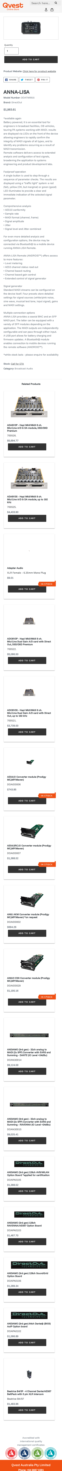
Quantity (8, 45)
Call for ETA (17, 363)
